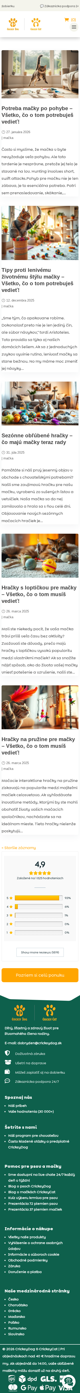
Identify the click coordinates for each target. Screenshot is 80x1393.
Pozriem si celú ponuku (40, 975)
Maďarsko (16, 1316)
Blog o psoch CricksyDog (29, 1186)
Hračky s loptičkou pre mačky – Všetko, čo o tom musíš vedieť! (39, 594)
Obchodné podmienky (28, 1260)
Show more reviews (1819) (40, 952)
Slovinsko (16, 1334)
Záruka (14, 1266)
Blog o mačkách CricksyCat (31, 1192)
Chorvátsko (18, 1305)
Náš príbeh (17, 1105)
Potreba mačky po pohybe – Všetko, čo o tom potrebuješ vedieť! (37, 115)
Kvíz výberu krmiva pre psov (33, 1197)
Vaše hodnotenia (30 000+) (31, 1111)
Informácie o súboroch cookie (33, 1254)
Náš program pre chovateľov (33, 1135)
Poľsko (13, 1322)
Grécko (14, 1310)
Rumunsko (17, 1328)
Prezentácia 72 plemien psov (33, 1203)
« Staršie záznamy (19, 847)
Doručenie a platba (25, 1271)
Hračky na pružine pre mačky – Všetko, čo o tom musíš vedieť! (38, 746)
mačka (8, 138)
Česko (13, 1299)
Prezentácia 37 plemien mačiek (35, 1209)
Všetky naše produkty (27, 1237)
